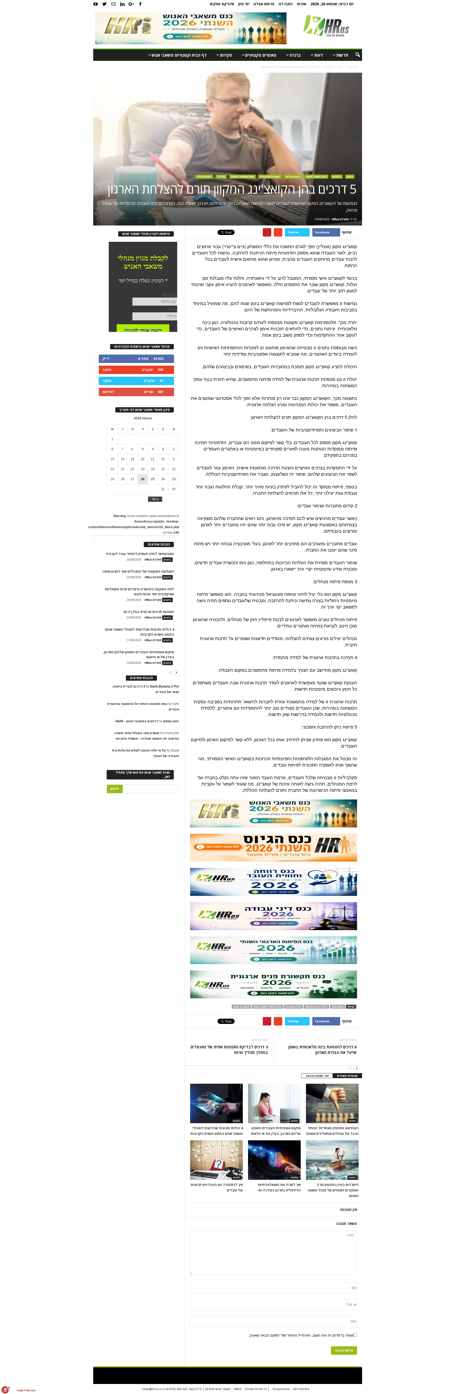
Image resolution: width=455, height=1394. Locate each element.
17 (163, 469)
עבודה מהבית (293, 1006)
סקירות (226, 55)
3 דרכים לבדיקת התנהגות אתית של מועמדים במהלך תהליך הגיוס (229, 1049)
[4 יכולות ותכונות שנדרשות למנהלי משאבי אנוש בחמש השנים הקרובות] (216, 1103)
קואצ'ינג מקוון (241, 1006)
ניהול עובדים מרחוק (316, 1006)
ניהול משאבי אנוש (317, 176)
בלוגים (337, 176)
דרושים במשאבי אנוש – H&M (136, 721)
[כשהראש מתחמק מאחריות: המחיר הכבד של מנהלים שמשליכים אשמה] (332, 1103)
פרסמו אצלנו (264, 3)
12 (143, 459)
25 (153, 479)
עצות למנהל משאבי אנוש (267, 1006)
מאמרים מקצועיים (260, 55)
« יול (155, 499)
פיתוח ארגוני (204, 176)
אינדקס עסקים (222, 3)
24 (163, 479)
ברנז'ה (295, 55)
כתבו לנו (286, 3)
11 (153, 459)
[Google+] (131, 4)
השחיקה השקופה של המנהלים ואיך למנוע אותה (138, 571)
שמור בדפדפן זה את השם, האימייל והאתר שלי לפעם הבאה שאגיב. (301, 1335)
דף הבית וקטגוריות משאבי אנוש (179, 55)
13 (132, 459)
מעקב (107, 369)
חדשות (342, 55)
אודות (301, 3)
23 (174, 479)
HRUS (237, 1389)
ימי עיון (243, 3)
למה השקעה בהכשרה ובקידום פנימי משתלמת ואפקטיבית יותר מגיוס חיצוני (139, 591)
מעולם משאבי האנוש (242, 176)
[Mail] (113, 4)
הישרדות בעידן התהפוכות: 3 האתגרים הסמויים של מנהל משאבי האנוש (333, 1190)
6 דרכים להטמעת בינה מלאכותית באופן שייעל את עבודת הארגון (322, 1049)
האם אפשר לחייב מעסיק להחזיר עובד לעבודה (140, 553)
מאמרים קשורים (347, 1076)
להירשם (108, 392)
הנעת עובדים (293, 176)
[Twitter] (104, 4)
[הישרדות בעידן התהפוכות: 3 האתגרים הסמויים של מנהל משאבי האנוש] (332, 1160)
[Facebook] (140, 4)
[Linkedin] (122, 4)
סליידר (221, 176)
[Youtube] (95, 4)
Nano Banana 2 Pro (164, 686)
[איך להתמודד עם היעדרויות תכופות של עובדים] (216, 1160)
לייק (106, 358)
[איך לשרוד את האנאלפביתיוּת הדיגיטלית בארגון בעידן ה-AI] (274, 1160)
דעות (318, 55)
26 (143, 479)
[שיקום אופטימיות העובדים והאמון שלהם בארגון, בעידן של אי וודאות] (274, 1103)
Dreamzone (281, 1389)
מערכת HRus (340, 219)
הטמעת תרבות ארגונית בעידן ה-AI (148, 611)
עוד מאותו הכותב (317, 1076)
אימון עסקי (337, 1006)
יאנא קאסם (171, 721)
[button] (354, 55)
